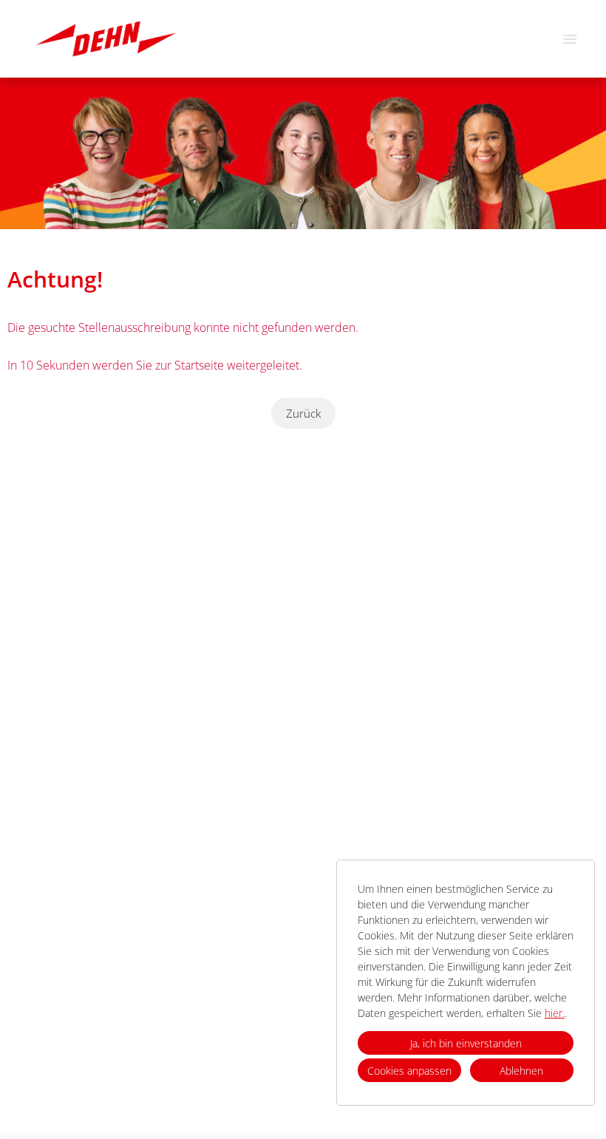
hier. (555, 1013)
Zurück (303, 413)
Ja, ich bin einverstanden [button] (466, 1043)
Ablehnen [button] (521, 1071)
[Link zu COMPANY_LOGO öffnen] (106, 39)
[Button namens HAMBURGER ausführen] (570, 38)
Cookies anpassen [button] (409, 1071)
